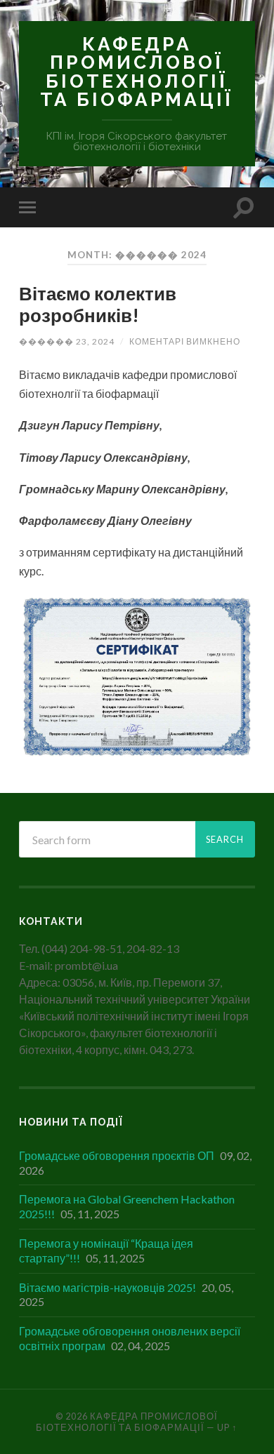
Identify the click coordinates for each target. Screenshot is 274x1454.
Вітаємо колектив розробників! (97, 304)
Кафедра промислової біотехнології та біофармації (136, 71)
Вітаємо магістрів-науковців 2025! (107, 1287)
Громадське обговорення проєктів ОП (116, 1155)
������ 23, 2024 (67, 341)
